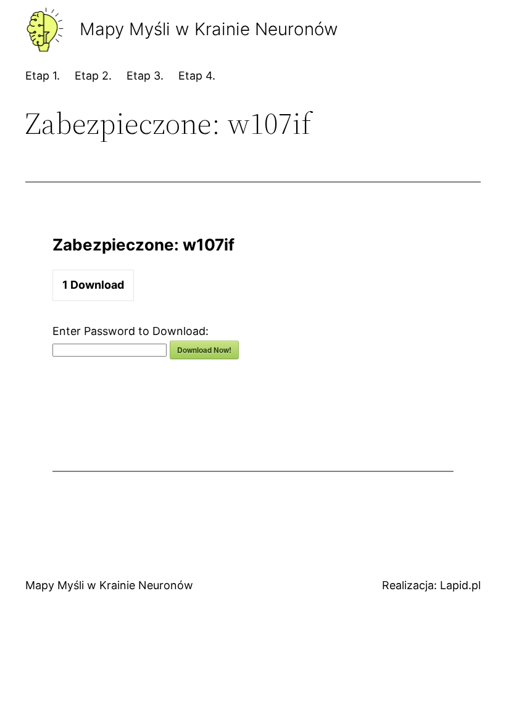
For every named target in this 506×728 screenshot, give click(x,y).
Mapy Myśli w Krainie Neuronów (109, 585)
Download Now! (204, 349)
